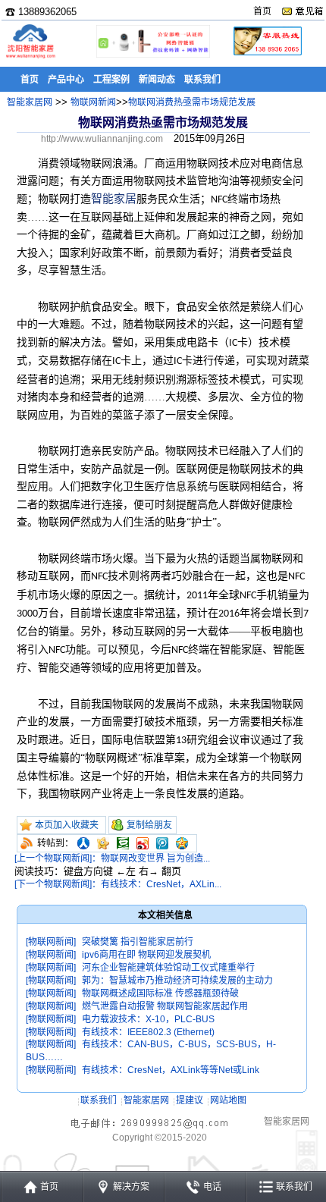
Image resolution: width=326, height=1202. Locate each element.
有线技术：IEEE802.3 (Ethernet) (148, 1032)
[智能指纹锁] (151, 55)
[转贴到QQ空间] (182, 843)
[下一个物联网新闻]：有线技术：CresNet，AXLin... (117, 884)
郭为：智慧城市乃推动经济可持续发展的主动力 (177, 980)
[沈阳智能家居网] (30, 57)
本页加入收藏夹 (67, 825)
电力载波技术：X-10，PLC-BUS (148, 1019)
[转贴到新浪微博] (142, 843)
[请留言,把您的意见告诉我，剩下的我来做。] (302, 11)
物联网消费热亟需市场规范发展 (191, 102)
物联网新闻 (93, 102)
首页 (262, 11)
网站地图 (228, 1100)
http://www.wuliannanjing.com (102, 138)
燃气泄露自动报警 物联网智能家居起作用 (165, 1006)
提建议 (189, 1100)
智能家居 (113, 199)
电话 (212, 1187)
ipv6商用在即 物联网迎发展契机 (146, 954)
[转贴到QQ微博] (162, 843)
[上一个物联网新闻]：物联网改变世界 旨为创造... (112, 858)
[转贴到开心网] (103, 843)
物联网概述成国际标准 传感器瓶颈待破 (160, 993)
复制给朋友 (149, 825)
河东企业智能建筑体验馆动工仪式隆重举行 (168, 967)
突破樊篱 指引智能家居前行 (137, 942)
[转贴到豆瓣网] (123, 843)
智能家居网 (29, 102)
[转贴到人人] (83, 843)
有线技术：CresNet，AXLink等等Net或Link (170, 1070)
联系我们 (98, 1100)
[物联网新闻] (51, 942)
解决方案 (131, 1187)
